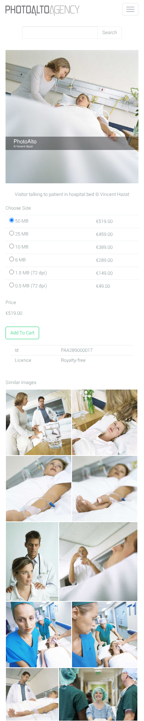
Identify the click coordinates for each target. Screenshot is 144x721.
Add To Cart (22, 333)
